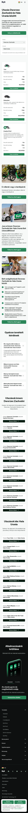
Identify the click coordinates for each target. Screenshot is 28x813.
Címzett (4, 46)
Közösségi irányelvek (7, 793)
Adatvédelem (5, 781)
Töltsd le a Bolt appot (14, 197)
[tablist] (14, 681)
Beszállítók (4, 775)
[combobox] (14, 42)
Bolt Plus (5, 735)
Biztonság (4, 790)
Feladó (3, 39)
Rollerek (5, 716)
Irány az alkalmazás (14, 33)
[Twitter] (13, 771)
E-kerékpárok (6, 720)
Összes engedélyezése (8, 802)
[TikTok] (25, 771)
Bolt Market (6, 729)
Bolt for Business (7, 732)
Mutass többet (13, 421)
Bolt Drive (5, 723)
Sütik (3, 787)
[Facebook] (8, 771)
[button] (23, 346)
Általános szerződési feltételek (9, 778)
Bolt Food (5, 726)
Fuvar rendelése (14, 88)
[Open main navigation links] (25, 2)
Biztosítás (4, 784)
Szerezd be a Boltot (14, 697)
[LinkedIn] (21, 771)
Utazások (5, 713)
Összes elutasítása (20, 802)
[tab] (10, 681)
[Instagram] (17, 771)
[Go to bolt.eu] (3, 2)
